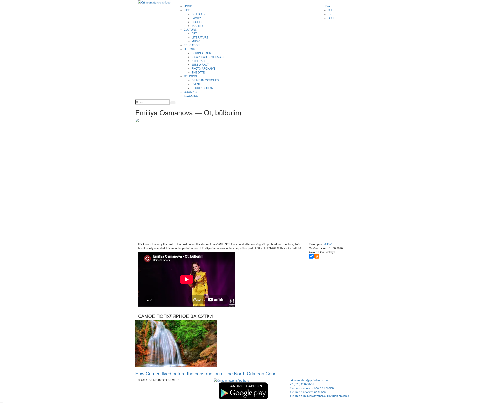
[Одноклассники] (316, 256)
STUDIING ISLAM (203, 88)
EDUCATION (192, 45)
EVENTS (197, 84)
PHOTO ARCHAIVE (203, 68)
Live (327, 6)
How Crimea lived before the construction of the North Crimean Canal (206, 373)
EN (329, 14)
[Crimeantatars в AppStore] (231, 380)
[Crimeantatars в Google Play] (243, 390)
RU (330, 10)
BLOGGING (191, 96)
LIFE (187, 10)
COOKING (190, 92)
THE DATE (198, 72)
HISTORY (190, 49)
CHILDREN (198, 14)
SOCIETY (197, 26)
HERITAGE (198, 61)
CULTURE (190, 29)
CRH (331, 18)
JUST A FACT (200, 64)
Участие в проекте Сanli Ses (308, 392)
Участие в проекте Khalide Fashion (312, 388)
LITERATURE (200, 37)
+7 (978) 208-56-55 (302, 384)
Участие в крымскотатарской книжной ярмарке (320, 396)
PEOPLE (197, 22)
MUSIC (196, 41)
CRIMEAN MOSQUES (205, 80)
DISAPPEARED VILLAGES (208, 57)
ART (194, 33)
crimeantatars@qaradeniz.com (309, 380)
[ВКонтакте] (311, 256)
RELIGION (190, 76)
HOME (188, 6)
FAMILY (196, 18)
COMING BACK (201, 53)
